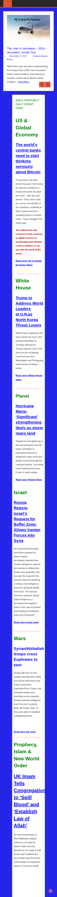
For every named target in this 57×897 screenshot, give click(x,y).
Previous (42, 87)
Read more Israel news (26, 625)
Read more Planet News (29, 482)
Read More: (12, 89)
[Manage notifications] (50, 891)
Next (47, 87)
